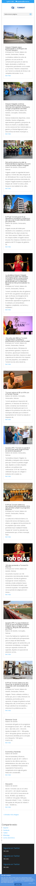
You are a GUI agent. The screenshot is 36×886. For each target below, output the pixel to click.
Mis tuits (6, 851)
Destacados (14, 54)
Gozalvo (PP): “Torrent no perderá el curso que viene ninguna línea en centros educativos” (17, 449)
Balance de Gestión (11, 167)
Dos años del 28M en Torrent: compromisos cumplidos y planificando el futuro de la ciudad (17, 339)
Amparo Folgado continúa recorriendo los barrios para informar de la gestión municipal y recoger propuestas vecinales (17, 106)
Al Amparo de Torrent (12, 52)
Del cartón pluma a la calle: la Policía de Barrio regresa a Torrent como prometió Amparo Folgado (18, 163)
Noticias (21, 54)
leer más (8, 75)
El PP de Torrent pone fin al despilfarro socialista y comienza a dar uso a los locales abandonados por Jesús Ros (17, 219)
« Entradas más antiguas (11, 814)
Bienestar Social (11, 720)
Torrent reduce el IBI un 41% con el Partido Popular (17, 393)
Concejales (14, 113)
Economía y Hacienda (13, 752)
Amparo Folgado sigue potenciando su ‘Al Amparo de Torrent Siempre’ (16, 48)
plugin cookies (32, 883)
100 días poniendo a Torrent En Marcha (16, 566)
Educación (9, 784)
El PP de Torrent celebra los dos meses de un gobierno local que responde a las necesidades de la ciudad (17, 685)
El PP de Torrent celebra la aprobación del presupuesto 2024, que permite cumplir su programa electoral (17, 507)
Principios (8, 516)
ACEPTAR (18, 884)
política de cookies (19, 881)
